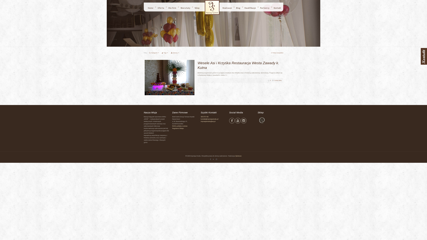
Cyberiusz (238, 156)
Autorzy (175, 53)
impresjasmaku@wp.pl (208, 121)
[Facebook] (210, 159)
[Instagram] (216, 159)
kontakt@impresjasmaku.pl (209, 119)
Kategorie (154, 53)
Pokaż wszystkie (278, 53)
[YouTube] (213, 159)
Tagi (165, 53)
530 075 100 (204, 117)
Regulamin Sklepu (178, 128)
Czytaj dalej (278, 80)
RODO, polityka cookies (179, 126)
